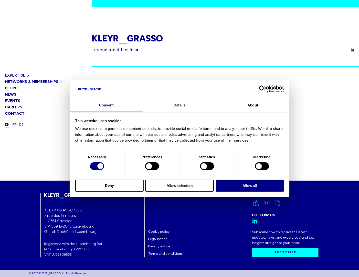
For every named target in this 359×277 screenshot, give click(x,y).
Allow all (250, 186)
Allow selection (180, 186)
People (12, 88)
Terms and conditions (165, 254)
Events (12, 100)
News (10, 94)
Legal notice (157, 239)
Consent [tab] (106, 105)
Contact (15, 113)
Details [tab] (180, 105)
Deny (109, 186)
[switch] (152, 166)
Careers (13, 107)
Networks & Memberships (31, 81)
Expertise (15, 75)
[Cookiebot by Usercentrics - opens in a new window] (262, 89)
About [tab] (252, 105)
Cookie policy (158, 232)
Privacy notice (159, 246)
